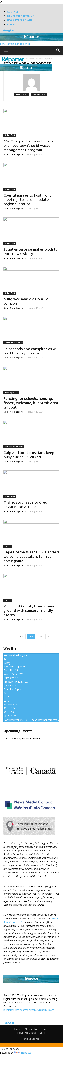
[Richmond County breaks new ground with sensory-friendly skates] (31, 588)
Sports (7, 546)
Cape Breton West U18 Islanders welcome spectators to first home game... (31, 556)
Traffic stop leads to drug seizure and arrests (25, 504)
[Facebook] (4, 30)
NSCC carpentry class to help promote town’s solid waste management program (28, 145)
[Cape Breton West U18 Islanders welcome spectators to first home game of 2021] (31, 534)
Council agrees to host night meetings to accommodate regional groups (27, 199)
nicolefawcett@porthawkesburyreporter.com (29, 1009)
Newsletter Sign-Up (19, 20)
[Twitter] (10, 30)
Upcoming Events (18, 731)
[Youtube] (13, 30)
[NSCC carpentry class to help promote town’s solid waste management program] (31, 123)
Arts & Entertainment (14, 446)
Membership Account (20, 16)
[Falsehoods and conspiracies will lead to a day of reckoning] (31, 330)
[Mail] (6, 30)
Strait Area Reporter (14, 154)
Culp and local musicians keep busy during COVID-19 (29, 454)
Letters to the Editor (13, 343)
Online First (10, 135)
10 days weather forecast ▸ (31, 720)
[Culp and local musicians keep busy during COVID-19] (31, 434)
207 (40, 636)
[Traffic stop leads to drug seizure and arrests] (31, 484)
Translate (26, 1052)
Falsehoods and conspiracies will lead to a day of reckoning (31, 351)
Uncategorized (11, 392)
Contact (12, 11)
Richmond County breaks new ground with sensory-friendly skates (29, 610)
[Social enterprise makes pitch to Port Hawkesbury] (31, 231)
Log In (11, 24)
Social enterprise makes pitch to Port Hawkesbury (31, 251)
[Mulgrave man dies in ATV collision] (31, 281)
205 (21, 636)
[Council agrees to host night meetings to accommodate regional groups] (31, 177)
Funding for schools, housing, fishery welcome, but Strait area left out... (31, 402)
